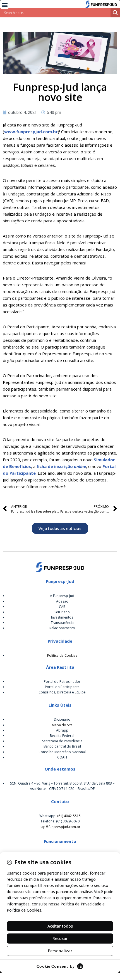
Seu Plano (62, 612)
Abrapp (62, 730)
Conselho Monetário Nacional (62, 752)
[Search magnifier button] (115, 12)
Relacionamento (62, 628)
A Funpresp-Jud (62, 595)
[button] (4, 4)
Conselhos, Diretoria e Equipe (62, 692)
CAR (62, 606)
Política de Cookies (62, 655)
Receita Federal (62, 735)
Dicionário (62, 719)
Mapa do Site (62, 725)
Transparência (62, 622)
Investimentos (62, 617)
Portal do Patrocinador (62, 681)
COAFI (62, 757)
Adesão (62, 601)
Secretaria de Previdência (62, 741)
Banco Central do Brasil (62, 746)
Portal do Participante (62, 686)
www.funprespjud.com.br (31, 131)
